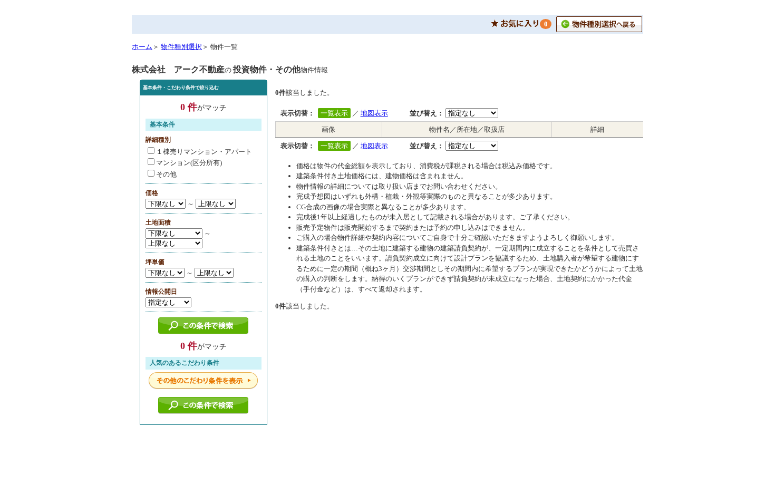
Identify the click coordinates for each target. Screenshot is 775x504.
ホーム (142, 47)
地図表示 (374, 113)
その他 (166, 174)
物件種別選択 (181, 47)
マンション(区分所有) (189, 163)
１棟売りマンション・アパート (204, 152)
